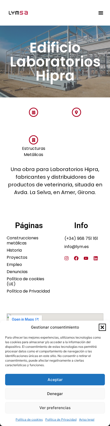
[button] (102, 327)
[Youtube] (86, 258)
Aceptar (55, 379)
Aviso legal (86, 419)
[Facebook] (76, 258)
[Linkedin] (95, 258)
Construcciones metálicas (22, 241)
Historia (14, 250)
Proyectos (17, 257)
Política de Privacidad (60, 419)
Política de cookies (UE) (25, 281)
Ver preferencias (55, 407)
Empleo (14, 264)
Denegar (55, 393)
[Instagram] (66, 258)
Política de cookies (29, 419)
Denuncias (17, 271)
